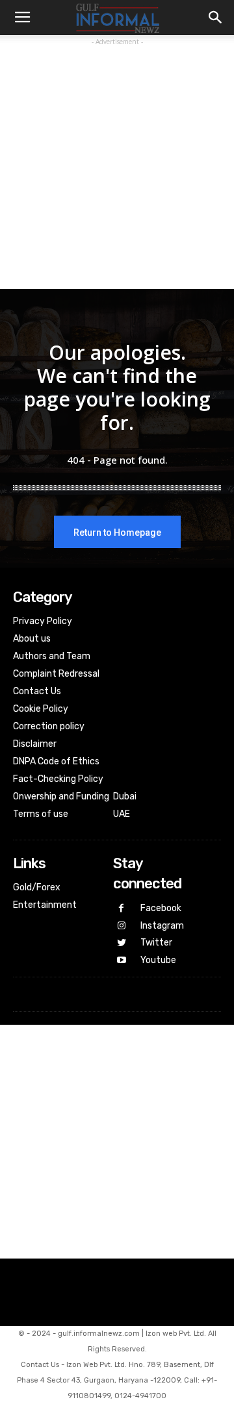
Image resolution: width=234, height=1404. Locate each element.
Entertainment (45, 904)
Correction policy (48, 726)
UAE (121, 814)
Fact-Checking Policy (58, 778)
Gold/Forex (36, 887)
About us (32, 638)
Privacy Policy (42, 621)
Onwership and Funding (61, 796)
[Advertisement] (117, 165)
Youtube (158, 960)
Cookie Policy (40, 708)
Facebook (160, 908)
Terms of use (40, 814)
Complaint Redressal (56, 673)
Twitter (156, 942)
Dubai (124, 796)
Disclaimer (35, 743)
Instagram (162, 925)
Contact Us (37, 691)
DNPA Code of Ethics (56, 761)
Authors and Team (51, 656)
